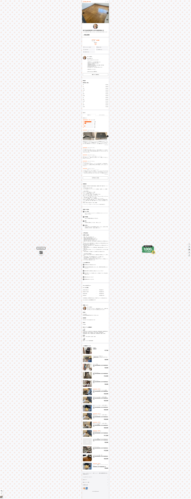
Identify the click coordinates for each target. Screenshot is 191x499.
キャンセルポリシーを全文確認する (88, 299)
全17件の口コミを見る (95, 177)
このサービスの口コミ (102, 114)
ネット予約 (87, 211)
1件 (94, 126)
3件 (94, 123)
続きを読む (106, 144)
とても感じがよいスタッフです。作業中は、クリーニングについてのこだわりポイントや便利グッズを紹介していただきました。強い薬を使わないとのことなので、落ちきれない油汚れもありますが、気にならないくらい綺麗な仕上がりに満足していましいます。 (95, 171)
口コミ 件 (93, 40)
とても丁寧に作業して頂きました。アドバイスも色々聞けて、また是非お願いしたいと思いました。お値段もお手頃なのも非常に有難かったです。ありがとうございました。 (95, 164)
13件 (95, 121)
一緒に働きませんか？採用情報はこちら (2, 492)
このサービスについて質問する (92, 71)
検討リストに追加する (95, 74)
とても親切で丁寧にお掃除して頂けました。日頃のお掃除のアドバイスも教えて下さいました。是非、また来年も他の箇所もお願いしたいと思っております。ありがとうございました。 (95, 151)
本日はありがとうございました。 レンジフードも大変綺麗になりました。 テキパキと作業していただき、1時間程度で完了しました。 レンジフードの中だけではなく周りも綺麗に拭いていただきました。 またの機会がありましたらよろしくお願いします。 (95, 142)
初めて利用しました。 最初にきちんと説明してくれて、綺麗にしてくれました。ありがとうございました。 (95, 158)
